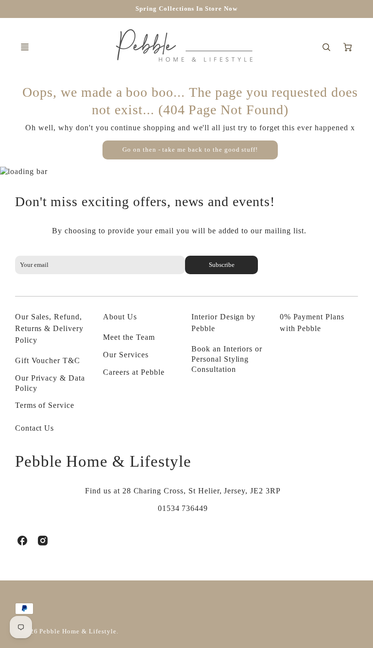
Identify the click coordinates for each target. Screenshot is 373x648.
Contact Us (34, 428)
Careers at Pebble (133, 372)
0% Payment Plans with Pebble (312, 323)
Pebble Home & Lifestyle (103, 461)
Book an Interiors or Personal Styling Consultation (226, 359)
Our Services (126, 354)
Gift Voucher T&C (47, 360)
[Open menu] (24, 47)
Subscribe (221, 265)
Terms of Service (44, 405)
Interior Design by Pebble (223, 323)
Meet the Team (128, 337)
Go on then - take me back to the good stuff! (190, 149)
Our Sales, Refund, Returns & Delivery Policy (49, 328)
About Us (120, 317)
